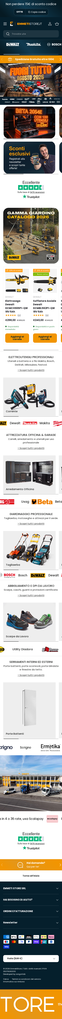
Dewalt (34, 575)
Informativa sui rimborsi (14, 981)
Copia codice (38, 12)
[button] (56, 23)
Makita (33, 423)
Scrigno (7, 747)
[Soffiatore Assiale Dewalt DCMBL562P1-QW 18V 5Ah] (45, 281)
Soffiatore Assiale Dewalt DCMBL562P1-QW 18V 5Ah (44, 306)
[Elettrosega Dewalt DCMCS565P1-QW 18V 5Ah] (17, 281)
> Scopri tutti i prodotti (31, 370)
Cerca (6, 979)
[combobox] (31, 33)
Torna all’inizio (31, 875)
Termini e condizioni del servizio (26, 979)
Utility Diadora (35, 649)
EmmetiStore (16, 968)
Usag (37, 502)
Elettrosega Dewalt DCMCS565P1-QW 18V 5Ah (16, 306)
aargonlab (20, 974)
